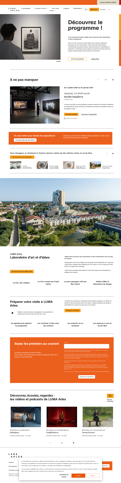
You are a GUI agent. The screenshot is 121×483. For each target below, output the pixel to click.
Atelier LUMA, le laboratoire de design (102, 283)
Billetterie (94, 9)
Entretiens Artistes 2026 (17, 435)
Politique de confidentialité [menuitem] (15, 474)
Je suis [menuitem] (51, 10)
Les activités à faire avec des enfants (48, 324)
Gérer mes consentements (15, 475)
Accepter (78, 475)
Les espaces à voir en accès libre (102, 324)
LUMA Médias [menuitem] (77, 8)
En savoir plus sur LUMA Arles (22, 271)
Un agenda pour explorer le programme (21, 324)
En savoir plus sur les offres (25, 140)
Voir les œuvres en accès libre (22, 157)
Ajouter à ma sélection (71, 118)
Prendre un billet (71, 114)
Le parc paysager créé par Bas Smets (75, 283)
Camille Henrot (52, 432)
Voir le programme (77, 59)
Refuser (93, 475)
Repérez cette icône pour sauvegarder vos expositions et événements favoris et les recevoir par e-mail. (35, 313)
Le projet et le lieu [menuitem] (40, 8)
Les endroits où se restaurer (75, 324)
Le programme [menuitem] (25, 8)
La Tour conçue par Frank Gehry (48, 283)
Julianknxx (14, 432)
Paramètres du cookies (64, 475)
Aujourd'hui (95, 59)
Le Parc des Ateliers (21, 283)
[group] (22, 165)
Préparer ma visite (72, 310)
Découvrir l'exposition (89, 114)
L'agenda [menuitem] (66, 8)
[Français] (109, 10)
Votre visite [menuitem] (55, 8)
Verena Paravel (88, 432)
